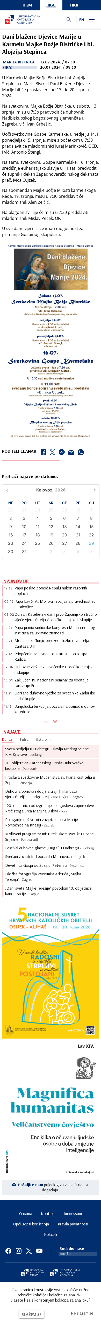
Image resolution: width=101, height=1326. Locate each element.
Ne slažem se (82, 1313)
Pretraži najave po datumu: (30, 476)
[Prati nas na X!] (29, 1251)
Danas (7, 739)
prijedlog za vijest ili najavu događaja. (53, 1187)
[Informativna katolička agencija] (65, 1273)
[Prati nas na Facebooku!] (8, 1251)
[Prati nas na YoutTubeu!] (39, 1251)
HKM (27, 5)
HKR (74, 5)
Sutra (24, 739)
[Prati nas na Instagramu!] (19, 1251)
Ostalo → (44, 739)
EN (81, 19)
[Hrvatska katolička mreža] (32, 1273)
